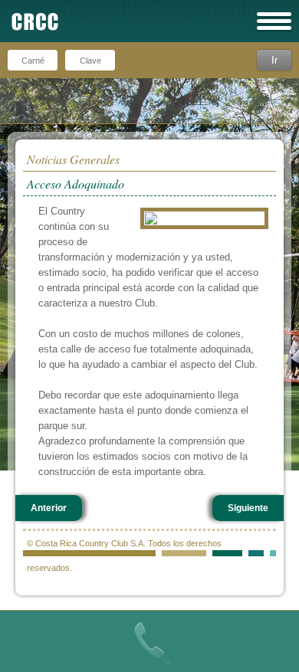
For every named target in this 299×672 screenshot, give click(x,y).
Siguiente (248, 508)
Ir (274, 60)
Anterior (49, 508)
